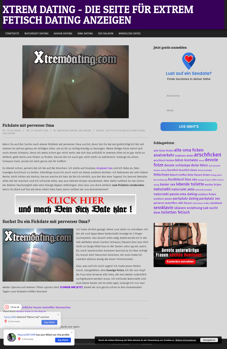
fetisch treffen (178, 174)
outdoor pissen (163, 198)
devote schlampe (177, 165)
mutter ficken (213, 184)
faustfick (172, 170)
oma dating (8, 133)
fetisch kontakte (205, 170)
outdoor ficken (207, 194)
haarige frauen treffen (207, 180)
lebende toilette (190, 184)
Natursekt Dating (67, 130)
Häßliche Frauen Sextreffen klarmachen (46, 307)
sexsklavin (163, 207)
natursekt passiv (166, 194)
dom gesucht (214, 166)
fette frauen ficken (198, 174)
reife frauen (185, 203)
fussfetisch (176, 179)
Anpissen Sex (104, 168)
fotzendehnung (160, 180)
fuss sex (191, 179)
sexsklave (216, 203)
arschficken (207, 155)
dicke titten (199, 165)
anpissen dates (184, 155)
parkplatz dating (185, 199)
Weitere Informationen (185, 340)
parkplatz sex (209, 199)
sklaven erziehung (188, 208)
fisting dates (216, 175)
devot (201, 160)
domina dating (160, 170)
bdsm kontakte (186, 160)
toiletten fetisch (175, 212)
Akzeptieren (209, 340)
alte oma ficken (136, 130)
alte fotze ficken (116, 130)
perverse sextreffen (165, 203)
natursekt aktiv (183, 189)
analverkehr (164, 155)
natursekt (162, 189)
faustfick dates (188, 170)
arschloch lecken (164, 160)
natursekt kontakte (203, 190)
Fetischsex (161, 175)
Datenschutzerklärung (85, 343)
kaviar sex (167, 184)
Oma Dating (84, 130)
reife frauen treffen (201, 203)
